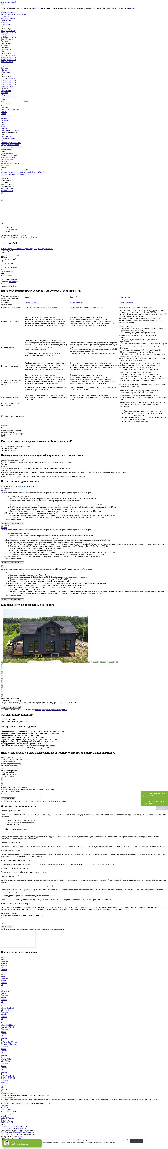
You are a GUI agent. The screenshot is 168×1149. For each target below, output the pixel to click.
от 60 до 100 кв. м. (8, 31)
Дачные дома (6, 20)
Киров (3, 124)
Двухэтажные (6, 49)
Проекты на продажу (86, 1099)
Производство (6, 136)
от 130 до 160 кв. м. (8, 35)
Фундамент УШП (8, 157)
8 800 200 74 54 (20, 14)
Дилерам (4, 108)
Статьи (3, 114)
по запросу (13, 282)
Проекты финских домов (127, 1099)
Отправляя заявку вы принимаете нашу (35, 710)
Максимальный (30, 486)
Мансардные (6, 72)
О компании (6, 103)
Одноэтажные (6, 24)
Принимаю (136, 1141)
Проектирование (7, 159)
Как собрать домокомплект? (12, 147)
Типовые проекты (8, 18)
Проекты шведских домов (147, 1099)
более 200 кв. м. (7, 39)
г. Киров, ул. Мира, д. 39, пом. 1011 (14, 1126)
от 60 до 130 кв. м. (8, 55)
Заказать (4, 491)
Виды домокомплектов (10, 130)
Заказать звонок (7, 14)
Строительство (7, 149)
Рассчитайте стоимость (10, 163)
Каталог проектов (8, 1097)
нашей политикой (60, 1142)
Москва (4, 126)
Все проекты (6, 16)
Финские (4, 45)
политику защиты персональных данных (51, 710)
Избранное (5, 165)
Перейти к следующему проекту (13, 235)
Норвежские (6, 43)
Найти (25, 101)
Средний (17, 486)
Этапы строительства (9, 155)
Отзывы (4, 112)
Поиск (3, 99)
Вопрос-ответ (6, 116)
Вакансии (5, 118)
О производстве (15, 1103)
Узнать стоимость (32, 303)
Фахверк (4, 22)
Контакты (5, 120)
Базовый (7, 486)
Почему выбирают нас (10, 110)
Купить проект (6, 161)
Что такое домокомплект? (11, 143)
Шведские (5, 47)
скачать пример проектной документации (41, 307)
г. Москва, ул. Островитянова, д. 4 (14, 1128)
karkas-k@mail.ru (7, 1118)
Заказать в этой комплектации (12, 523)
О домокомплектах (8, 139)
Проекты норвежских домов (106, 1099)
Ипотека (4, 128)
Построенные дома (8, 97)
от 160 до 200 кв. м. (8, 37)
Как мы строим (7, 153)
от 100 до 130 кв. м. (8, 33)
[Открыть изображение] (6, 237)
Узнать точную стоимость (27, 249)
